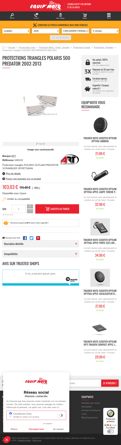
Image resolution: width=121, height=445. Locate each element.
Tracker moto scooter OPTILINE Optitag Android (100, 140)
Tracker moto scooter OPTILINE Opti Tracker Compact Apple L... (100, 343)
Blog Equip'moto (89, 417)
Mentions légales (24, 440)
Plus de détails (13, 173)
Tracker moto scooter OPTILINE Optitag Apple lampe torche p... (100, 191)
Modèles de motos (90, 403)
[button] (6, 439)
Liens (84, 414)
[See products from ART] (69, 159)
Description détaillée (13, 244)
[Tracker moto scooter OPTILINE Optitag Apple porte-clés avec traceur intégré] (100, 227)
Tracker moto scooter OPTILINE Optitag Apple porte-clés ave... (100, 241)
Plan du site (36, 440)
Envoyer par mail (13, 238)
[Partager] (25, 238)
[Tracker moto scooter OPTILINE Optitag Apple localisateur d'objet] (100, 278)
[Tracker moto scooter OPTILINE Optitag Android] (100, 125)
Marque (6, 156)
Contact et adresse (90, 410)
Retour (14, 429)
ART (13, 156)
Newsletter (86, 406)
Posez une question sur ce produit (23, 178)
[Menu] (116, 410)
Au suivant (58, 429)
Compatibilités (11, 254)
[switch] (110, 431)
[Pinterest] (38, 238)
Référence (8, 160)
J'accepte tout (36, 429)
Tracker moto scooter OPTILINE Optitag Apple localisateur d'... (100, 292)
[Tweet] (31, 238)
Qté (4, 209)
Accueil (3, 47)
